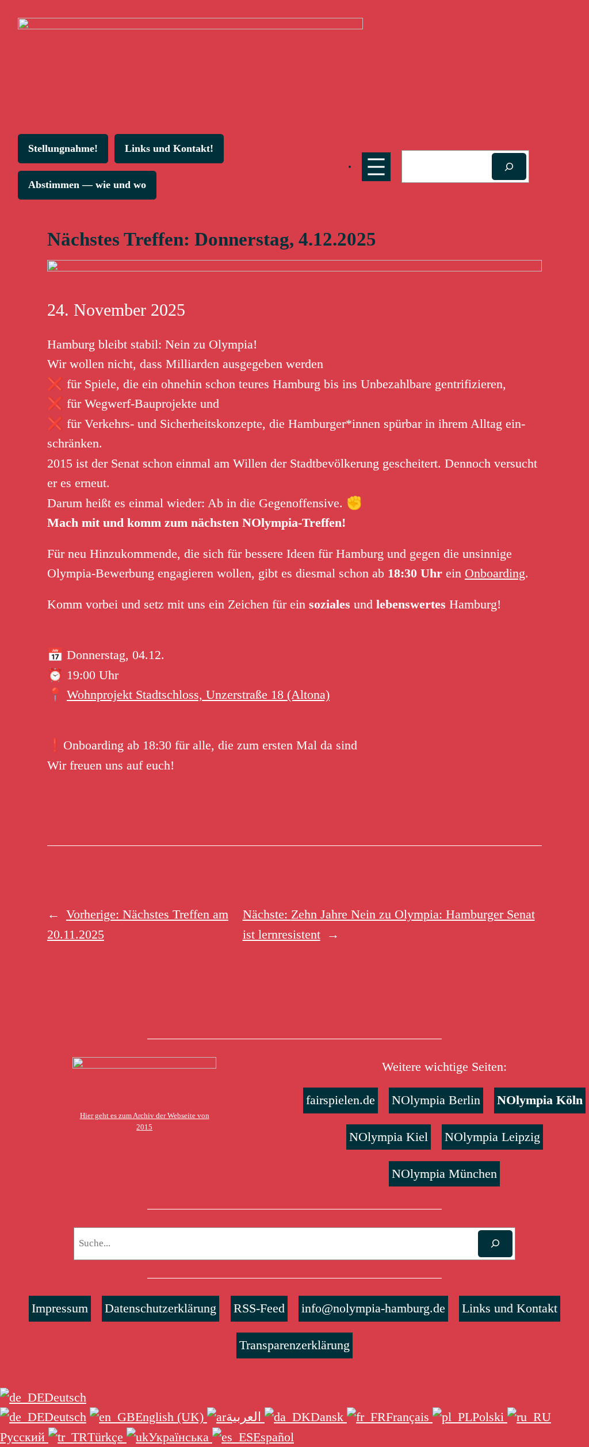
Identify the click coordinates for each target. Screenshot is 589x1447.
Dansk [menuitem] (329, 1417)
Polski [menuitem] (489, 1417)
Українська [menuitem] (180, 1437)
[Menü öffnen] (376, 166)
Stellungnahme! (63, 148)
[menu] (294, 1417)
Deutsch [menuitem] (65, 1417)
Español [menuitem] (273, 1437)
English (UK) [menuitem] (171, 1417)
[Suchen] (509, 166)
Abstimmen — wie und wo (87, 184)
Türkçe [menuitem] (107, 1437)
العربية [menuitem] (245, 1417)
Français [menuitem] (409, 1417)
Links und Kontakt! (169, 148)
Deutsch (65, 1397)
